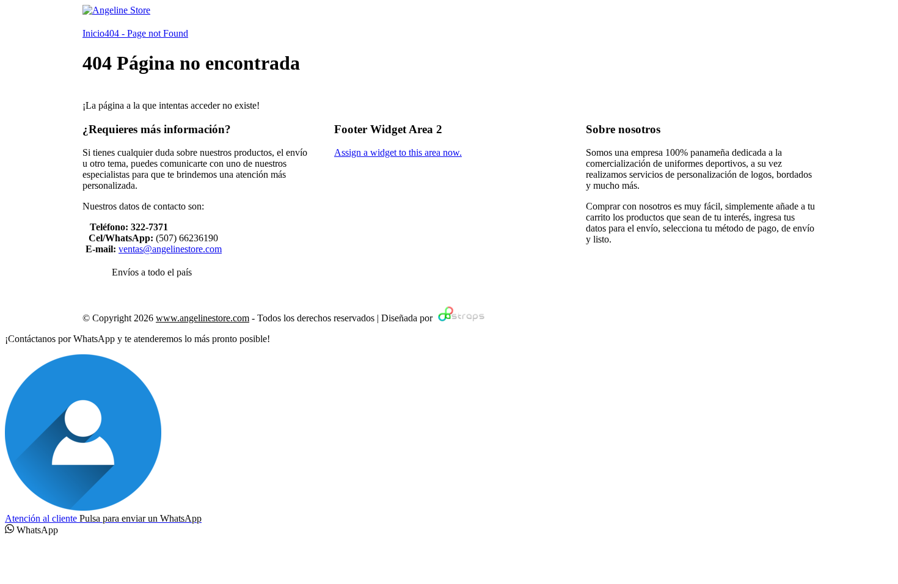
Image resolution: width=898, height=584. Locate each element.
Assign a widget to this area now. (398, 152)
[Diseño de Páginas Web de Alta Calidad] (459, 318)
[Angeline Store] (116, 10)
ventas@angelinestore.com (170, 249)
